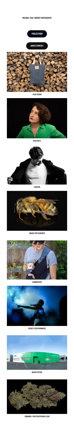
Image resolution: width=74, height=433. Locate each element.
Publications (37, 33)
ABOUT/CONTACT (37, 46)
